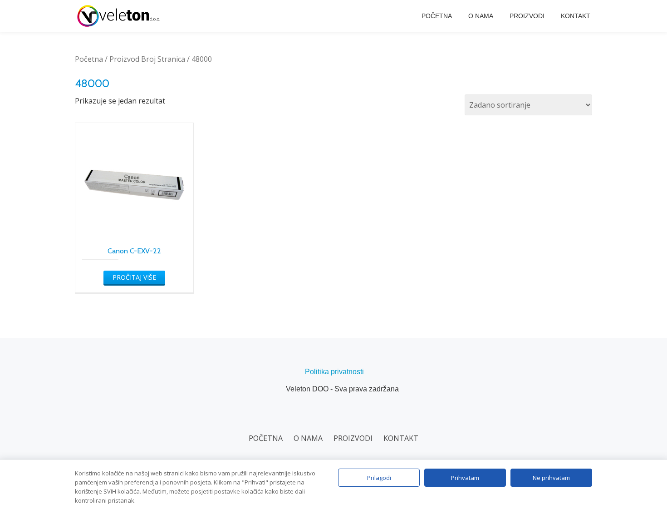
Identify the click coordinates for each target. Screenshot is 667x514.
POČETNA (437, 16)
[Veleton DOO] (120, 16)
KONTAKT (575, 16)
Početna (89, 59)
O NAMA (480, 16)
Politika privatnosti (334, 372)
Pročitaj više (134, 277)
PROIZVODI (527, 16)
